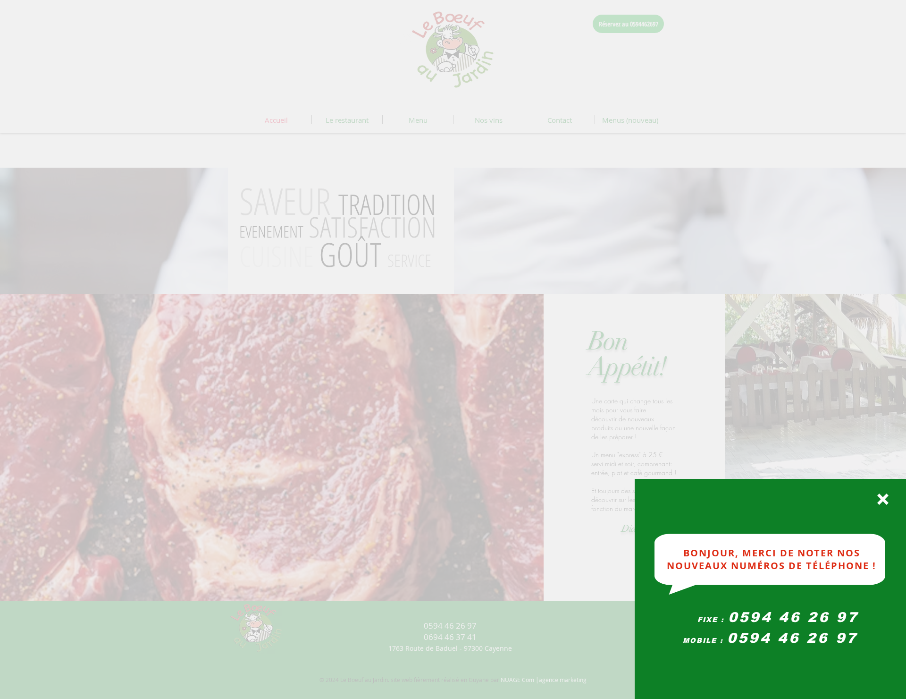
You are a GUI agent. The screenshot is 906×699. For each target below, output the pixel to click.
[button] (883, 499)
